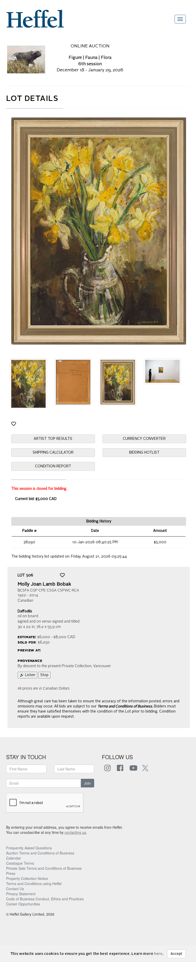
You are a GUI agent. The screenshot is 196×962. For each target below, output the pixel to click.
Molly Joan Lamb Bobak (44, 584)
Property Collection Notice (27, 878)
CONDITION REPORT (53, 466)
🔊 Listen (27, 675)
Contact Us (15, 888)
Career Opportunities (23, 903)
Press (10, 873)
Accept (176, 954)
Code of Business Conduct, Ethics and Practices (45, 898)
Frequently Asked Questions (29, 847)
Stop (44, 675)
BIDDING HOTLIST (144, 452)
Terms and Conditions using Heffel (34, 883)
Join (87, 783)
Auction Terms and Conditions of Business (40, 852)
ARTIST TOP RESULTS (53, 439)
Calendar (13, 858)
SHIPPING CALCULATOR (53, 452)
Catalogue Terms (20, 863)
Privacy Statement (20, 893)
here (158, 954)
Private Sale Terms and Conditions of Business (44, 868)
